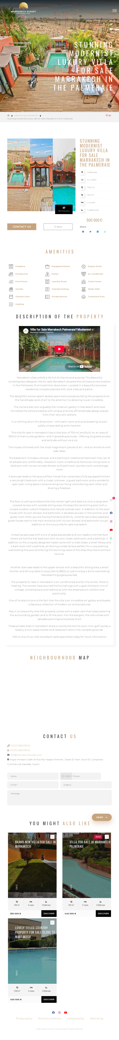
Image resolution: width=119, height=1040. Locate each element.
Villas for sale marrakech (26, 115)
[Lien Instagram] (59, 1013)
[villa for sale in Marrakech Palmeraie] (86, 865)
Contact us (22, 226)
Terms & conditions (49, 1018)
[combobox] (66, 776)
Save (59, 227)
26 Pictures (64, 211)
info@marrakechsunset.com (26, 755)
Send (100, 817)
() (109, 115)
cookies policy (75, 1018)
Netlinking (96, 1018)
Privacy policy (24, 1018)
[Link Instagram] (111, 521)
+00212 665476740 (20, 745)
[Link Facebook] (111, 513)
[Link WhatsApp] (111, 538)
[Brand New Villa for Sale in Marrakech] (32, 865)
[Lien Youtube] (65, 1013)
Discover (49, 913)
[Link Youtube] (111, 529)
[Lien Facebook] (53, 1013)
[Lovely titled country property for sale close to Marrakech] (32, 951)
